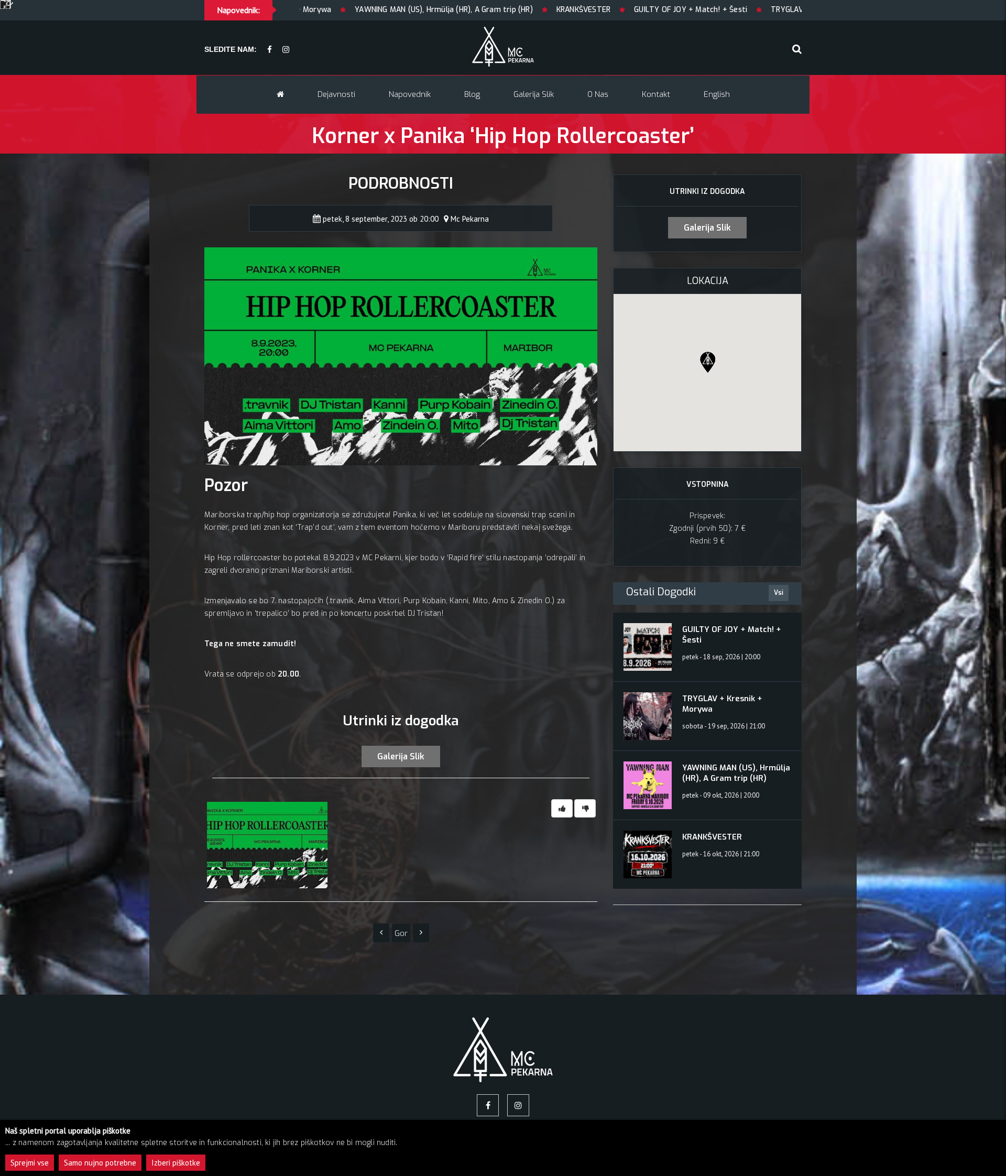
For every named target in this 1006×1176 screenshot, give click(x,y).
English (717, 94)
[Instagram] (285, 50)
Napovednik (410, 94)
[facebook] (269, 50)
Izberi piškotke (175, 1163)
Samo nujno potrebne (100, 1163)
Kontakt (656, 94)
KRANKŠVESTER (519, 10)
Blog (472, 94)
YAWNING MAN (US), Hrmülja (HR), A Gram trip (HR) (379, 10)
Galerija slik (533, 94)
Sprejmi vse (29, 1163)
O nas (597, 94)
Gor (401, 933)
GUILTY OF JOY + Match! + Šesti (626, 10)
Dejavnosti (336, 94)
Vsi (778, 593)
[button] (707, 362)
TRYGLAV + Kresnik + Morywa (758, 10)
